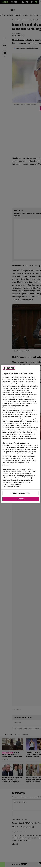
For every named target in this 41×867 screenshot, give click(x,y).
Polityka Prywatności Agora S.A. (28, 438)
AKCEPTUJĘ (20, 499)
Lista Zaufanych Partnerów (11, 486)
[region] (20, 434)
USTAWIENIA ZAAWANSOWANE (20, 493)
